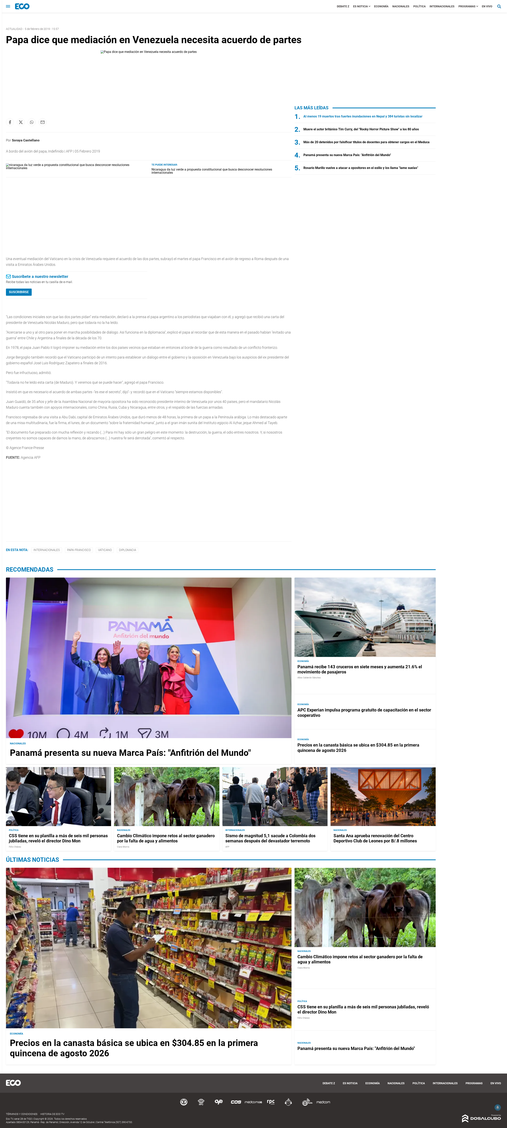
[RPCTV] (201, 1105)
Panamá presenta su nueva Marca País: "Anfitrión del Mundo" (347, 155)
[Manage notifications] (498, 1107)
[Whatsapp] (32, 122)
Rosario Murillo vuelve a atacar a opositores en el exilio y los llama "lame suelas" (360, 168)
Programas (467, 6)
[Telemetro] (184, 1105)
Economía (381, 6)
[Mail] (43, 122)
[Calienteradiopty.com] (288, 1105)
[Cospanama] (236, 1105)
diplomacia (127, 550)
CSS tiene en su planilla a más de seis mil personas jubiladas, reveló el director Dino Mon (58, 838)
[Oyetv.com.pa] (218, 1105)
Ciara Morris (123, 847)
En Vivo (487, 6)
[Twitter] (21, 122)
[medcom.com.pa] (323, 1105)
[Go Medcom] (253, 1105)
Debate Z (343, 6)
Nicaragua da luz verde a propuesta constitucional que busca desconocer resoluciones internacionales (212, 171)
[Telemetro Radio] (305, 1105)
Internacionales (442, 6)
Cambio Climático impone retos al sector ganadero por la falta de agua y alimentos (166, 838)
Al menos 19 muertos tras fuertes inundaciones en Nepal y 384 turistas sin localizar (362, 116)
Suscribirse (19, 292)
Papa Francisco (79, 550)
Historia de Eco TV (52, 1114)
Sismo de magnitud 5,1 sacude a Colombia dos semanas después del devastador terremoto (270, 838)
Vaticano (105, 550)
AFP (227, 847)
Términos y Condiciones (21, 1114)
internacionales (46, 550)
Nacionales (400, 6)
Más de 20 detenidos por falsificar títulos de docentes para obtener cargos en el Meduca (366, 142)
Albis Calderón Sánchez (309, 677)
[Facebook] (10, 122)
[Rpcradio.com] (271, 1105)
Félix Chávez (15, 847)
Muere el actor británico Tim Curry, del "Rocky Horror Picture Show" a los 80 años (361, 129)
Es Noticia (360, 6)
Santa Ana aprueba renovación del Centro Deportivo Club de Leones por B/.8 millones (375, 838)
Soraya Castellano (26, 140)
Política (419, 6)
